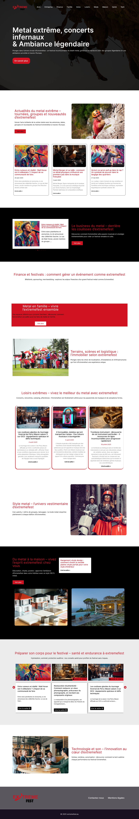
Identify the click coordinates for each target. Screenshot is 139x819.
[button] (14, 687)
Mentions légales (116, 798)
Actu (38, 7)
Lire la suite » (19, 191)
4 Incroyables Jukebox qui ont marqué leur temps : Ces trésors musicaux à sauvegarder (69, 434)
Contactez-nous (96, 798)
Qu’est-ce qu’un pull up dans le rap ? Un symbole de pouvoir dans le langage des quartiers (107, 172)
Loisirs (87, 7)
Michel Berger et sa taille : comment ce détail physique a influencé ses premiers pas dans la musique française (69, 173)
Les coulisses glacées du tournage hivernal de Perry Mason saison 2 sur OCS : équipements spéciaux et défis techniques (33, 435)
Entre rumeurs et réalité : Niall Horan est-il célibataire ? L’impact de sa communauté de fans (31, 172)
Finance (60, 7)
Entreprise (49, 7)
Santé (114, 7)
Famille (69, 7)
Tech (122, 7)
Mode (96, 7)
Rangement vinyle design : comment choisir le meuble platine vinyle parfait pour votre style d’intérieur (74, 563)
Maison (105, 7)
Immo (78, 7)
